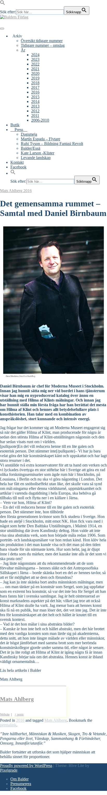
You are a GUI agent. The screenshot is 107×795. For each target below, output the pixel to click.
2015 (35, 97)
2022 (35, 64)
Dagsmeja (29, 134)
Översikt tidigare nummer (42, 40)
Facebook (18, 167)
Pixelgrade (8, 770)
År (23, 50)
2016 (35, 92)
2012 (35, 111)
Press (18, 129)
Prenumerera (20, 783)
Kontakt (17, 162)
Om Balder (19, 779)
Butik (14, 125)
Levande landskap (36, 157)
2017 (35, 87)
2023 (35, 59)
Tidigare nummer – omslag (43, 45)
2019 (35, 78)
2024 (35, 54)
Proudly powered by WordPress (26, 765)
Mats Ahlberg (11, 190)
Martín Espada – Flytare (40, 139)
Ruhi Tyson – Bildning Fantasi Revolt (52, 143)
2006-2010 (40, 120)
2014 (35, 101)
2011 (35, 115)
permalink (8, 725)
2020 (35, 73)
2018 (35, 83)
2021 (35, 69)
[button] (2, 4)
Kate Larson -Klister (37, 153)
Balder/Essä (30, 148)
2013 (35, 106)
